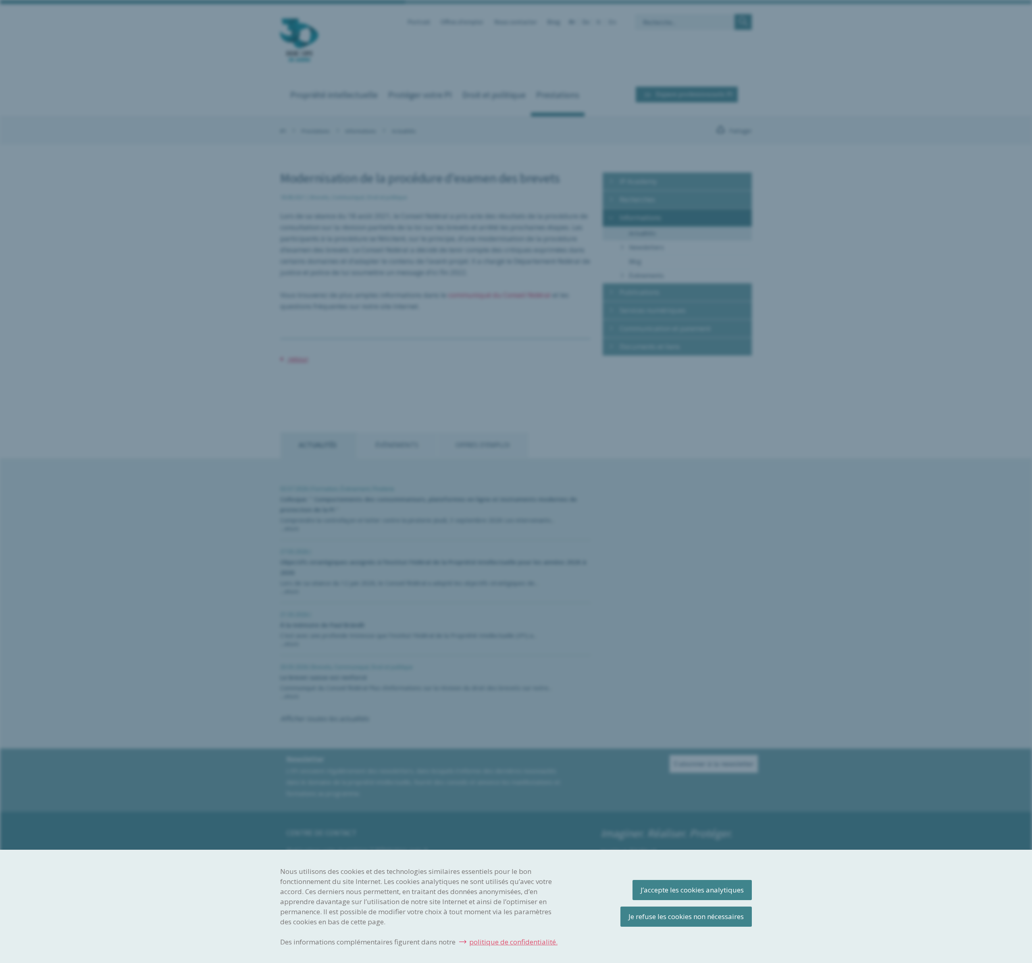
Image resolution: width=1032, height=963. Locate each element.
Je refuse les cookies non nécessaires (686, 916)
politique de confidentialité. (513, 941)
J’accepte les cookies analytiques (692, 889)
